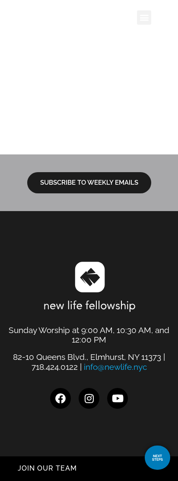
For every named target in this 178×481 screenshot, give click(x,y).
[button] (144, 17)
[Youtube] (117, 398)
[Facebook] (60, 398)
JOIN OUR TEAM (47, 468)
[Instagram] (89, 398)
